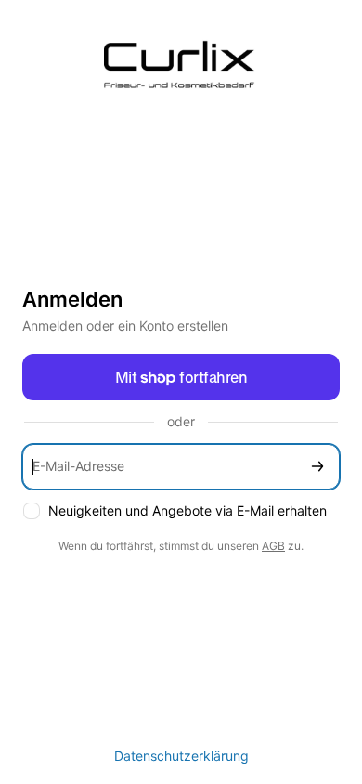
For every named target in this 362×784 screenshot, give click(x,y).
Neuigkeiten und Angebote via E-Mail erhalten (187, 510)
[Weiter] (317, 467)
